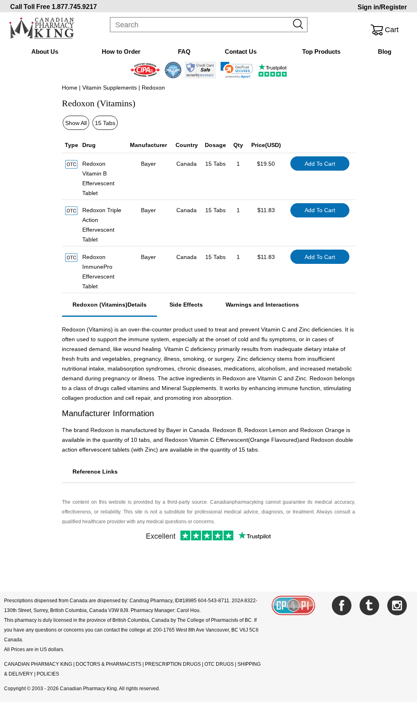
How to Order (121, 51)
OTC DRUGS (219, 664)
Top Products (321, 51)
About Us (44, 51)
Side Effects (186, 304)
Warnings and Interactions (262, 304)
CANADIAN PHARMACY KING (38, 664)
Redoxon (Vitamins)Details (109, 304)
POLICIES (48, 674)
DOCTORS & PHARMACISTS (108, 664)
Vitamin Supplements (109, 87)
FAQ (184, 51)
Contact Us (241, 51)
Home (69, 87)
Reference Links (95, 471)
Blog (384, 51)
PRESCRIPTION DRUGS (173, 664)
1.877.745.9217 (74, 6)
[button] (237, 70)
